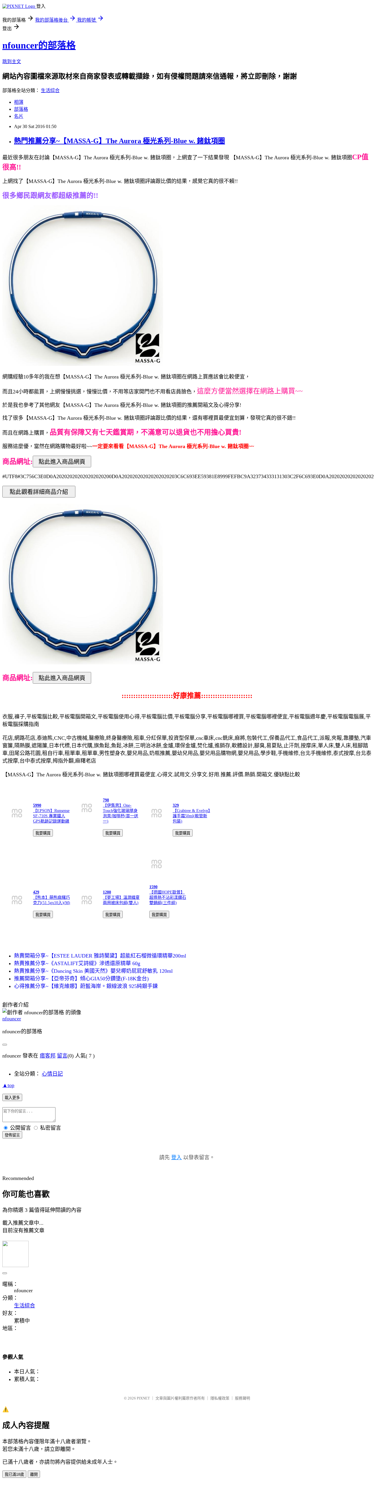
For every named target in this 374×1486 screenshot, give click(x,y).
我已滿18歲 (14, 1474)
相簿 (18, 102)
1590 (153, 887)
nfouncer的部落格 (39, 45)
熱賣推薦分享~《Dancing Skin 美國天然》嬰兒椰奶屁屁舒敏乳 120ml (93, 971)
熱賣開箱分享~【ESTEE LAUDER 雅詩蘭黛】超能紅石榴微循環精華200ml (100, 956)
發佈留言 (12, 1135)
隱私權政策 (219, 1398)
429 (36, 892)
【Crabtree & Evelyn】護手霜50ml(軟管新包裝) (191, 815)
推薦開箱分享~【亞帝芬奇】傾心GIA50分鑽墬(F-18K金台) (81, 979)
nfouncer (11, 1019)
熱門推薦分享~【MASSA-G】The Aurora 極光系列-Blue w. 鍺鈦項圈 (119, 141)
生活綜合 (50, 90)
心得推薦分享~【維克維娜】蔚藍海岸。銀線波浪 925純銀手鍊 (86, 986)
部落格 (21, 109)
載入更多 (12, 1098)
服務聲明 (242, 1398)
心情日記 (52, 1074)
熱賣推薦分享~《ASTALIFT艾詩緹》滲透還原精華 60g (77, 963)
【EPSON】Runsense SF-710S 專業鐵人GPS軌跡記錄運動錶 (51, 815)
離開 (34, 1474)
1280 (107, 892)
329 (176, 805)
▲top (8, 1085)
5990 (37, 805)
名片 (18, 116)
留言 (62, 1056)
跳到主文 (11, 61)
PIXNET (143, 1398)
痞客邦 (48, 1056)
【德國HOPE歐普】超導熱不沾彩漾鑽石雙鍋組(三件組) (167, 897)
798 (106, 800)
